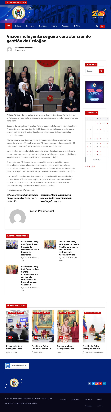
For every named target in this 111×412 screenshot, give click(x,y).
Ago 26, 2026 (26, 257)
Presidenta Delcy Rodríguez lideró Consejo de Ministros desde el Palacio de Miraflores (30, 248)
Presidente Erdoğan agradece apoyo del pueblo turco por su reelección (22, 198)
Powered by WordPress (13, 398)
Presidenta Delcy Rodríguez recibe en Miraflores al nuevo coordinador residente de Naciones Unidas (69, 248)
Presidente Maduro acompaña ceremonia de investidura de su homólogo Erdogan (55, 198)
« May (87, 166)
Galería (54, 26)
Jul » (93, 166)
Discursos (43, 26)
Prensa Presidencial (26, 48)
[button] (97, 26)
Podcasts (65, 26)
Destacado (12, 312)
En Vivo (77, 26)
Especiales (30, 26)
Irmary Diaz (13, 352)
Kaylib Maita (38, 352)
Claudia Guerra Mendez (94, 352)
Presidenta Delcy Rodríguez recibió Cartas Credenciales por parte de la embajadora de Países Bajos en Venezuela (30, 275)
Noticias (18, 26)
